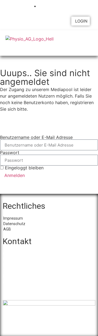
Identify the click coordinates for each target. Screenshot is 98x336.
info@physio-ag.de (30, 282)
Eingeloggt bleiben (24, 168)
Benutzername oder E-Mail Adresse (36, 137)
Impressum (13, 218)
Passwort (9, 152)
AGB (7, 229)
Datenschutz (14, 224)
